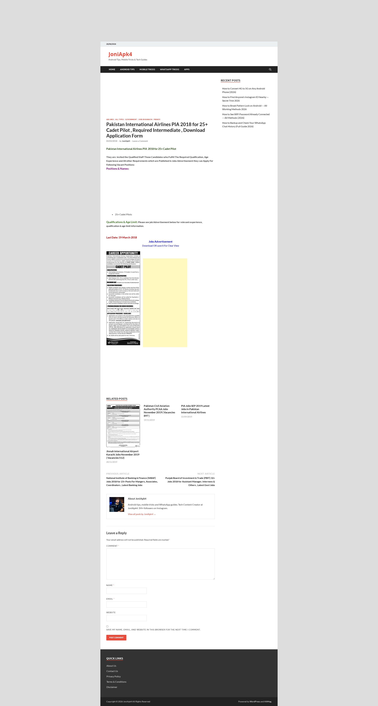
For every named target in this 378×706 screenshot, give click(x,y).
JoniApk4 (120, 54)
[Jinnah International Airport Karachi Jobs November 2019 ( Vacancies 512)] (123, 426)
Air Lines (110, 119)
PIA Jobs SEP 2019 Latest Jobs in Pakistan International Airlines (195, 409)
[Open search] (270, 69)
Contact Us (112, 671)
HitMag (267, 701)
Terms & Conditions (116, 681)
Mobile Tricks (147, 69)
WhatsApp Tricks (169, 69)
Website (111, 612)
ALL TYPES (119, 119)
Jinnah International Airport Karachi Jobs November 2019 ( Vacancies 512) (122, 454)
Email (110, 599)
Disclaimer (111, 687)
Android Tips (127, 69)
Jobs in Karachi (145, 119)
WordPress (255, 701)
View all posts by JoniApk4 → (142, 514)
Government (131, 119)
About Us (111, 665)
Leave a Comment (140, 141)
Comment (112, 546)
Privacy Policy (113, 676)
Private (157, 119)
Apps (186, 69)
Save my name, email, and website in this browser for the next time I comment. (153, 629)
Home (112, 69)
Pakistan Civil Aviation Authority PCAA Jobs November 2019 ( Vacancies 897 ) (159, 410)
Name (110, 585)
